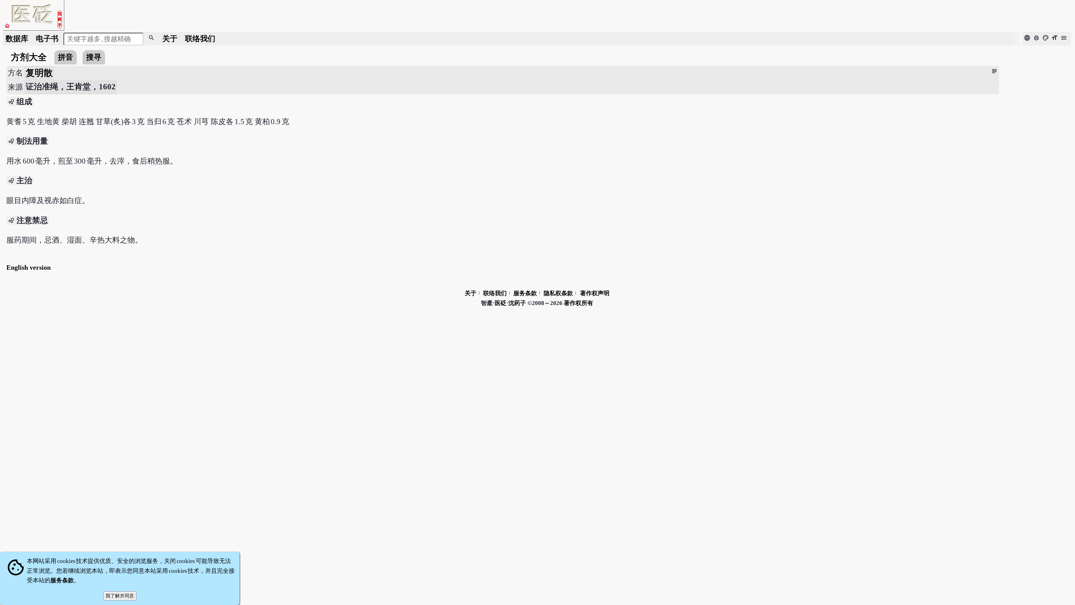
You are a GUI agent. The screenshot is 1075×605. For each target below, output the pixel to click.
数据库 (17, 38)
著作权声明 (594, 293)
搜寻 (93, 57)
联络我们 (200, 38)
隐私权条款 (558, 293)
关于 (169, 38)
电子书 (47, 38)
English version (28, 267)
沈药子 (517, 303)
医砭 (500, 303)
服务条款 (525, 293)
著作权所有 (578, 303)
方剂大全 (29, 57)
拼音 (65, 57)
